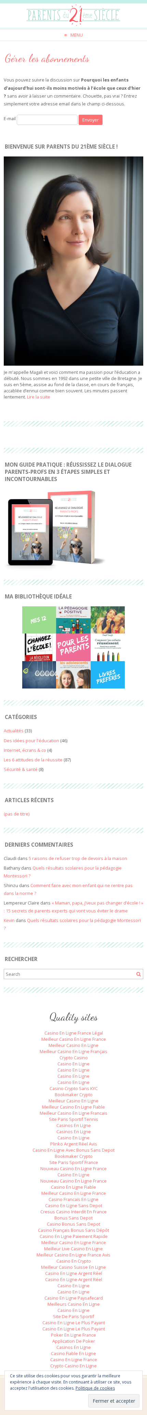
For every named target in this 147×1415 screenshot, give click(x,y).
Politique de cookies (95, 1388)
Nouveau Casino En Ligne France (73, 1168)
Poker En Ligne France (73, 1335)
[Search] (138, 974)
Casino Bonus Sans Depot (73, 1224)
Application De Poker (73, 1341)
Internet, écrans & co (25, 750)
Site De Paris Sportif (73, 1316)
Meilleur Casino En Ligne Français (73, 1051)
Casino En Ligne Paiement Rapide (74, 1236)
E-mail (10, 118)
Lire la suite (38, 397)
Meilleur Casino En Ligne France (73, 1039)
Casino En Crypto (73, 1261)
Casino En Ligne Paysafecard (73, 1298)
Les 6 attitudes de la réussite (33, 760)
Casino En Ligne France (73, 1359)
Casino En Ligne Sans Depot (73, 1205)
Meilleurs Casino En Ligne (74, 1304)
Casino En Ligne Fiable (73, 1187)
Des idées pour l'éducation (31, 740)
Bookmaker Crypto (74, 1094)
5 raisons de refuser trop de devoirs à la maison (78, 858)
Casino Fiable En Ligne (73, 1353)
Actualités (14, 731)
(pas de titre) (16, 814)
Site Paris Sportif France (73, 1162)
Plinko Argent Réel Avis (73, 1144)
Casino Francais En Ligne (73, 1199)
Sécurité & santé (21, 769)
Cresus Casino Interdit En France (73, 1212)
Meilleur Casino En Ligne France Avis (73, 1255)
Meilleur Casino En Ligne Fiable (73, 1107)
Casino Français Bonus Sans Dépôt (73, 1230)
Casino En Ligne (73, 1064)
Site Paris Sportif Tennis (73, 1119)
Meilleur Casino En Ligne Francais (73, 1113)
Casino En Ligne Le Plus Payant (73, 1322)
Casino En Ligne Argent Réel (73, 1273)
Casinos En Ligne (73, 1125)
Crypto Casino (73, 1057)
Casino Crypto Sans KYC (74, 1088)
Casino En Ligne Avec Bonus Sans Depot (73, 1150)
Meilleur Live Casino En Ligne (73, 1249)
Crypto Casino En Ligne (73, 1366)
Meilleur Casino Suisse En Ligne (73, 1267)
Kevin (9, 920)
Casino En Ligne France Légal (73, 1033)
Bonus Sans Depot (73, 1218)
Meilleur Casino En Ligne (73, 1045)
